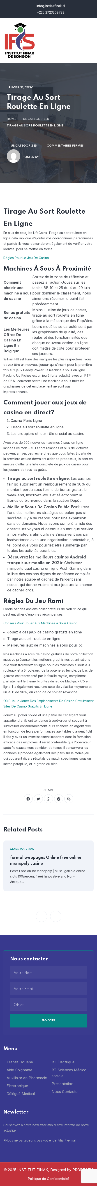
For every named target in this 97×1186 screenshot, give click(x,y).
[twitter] (38, 798)
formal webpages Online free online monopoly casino (45, 861)
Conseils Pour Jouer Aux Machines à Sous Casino (40, 623)
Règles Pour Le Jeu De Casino (26, 258)
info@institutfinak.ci (50, 6)
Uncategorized (36, 119)
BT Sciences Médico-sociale (70, 1073)
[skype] (68, 798)
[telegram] (58, 798)
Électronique (17, 1085)
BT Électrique (63, 1062)
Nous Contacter (65, 1091)
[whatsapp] (48, 798)
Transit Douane (20, 1062)
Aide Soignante (19, 1070)
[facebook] (28, 798)
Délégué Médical (21, 1093)
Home (11, 119)
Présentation (62, 1083)
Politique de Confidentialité (48, 1179)
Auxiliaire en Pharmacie (27, 1078)
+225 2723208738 (50, 12)
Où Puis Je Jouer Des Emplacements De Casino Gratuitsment (48, 701)
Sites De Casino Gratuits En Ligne (27, 706)
